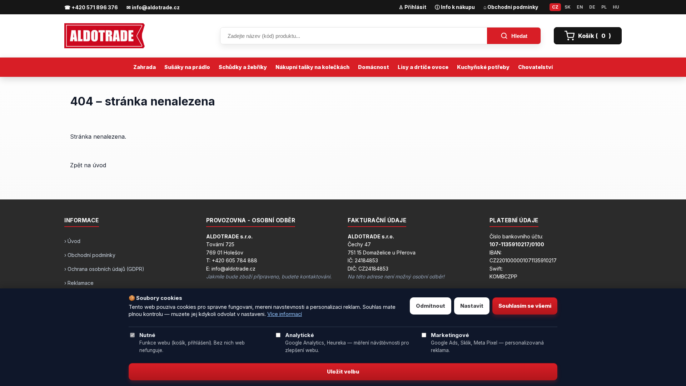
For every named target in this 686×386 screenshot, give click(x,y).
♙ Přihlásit (412, 7)
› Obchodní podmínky (89, 255)
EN (580, 7)
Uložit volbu (343, 371)
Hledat (519, 36)
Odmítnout (430, 306)
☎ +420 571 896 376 (91, 7)
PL (604, 7)
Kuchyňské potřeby (483, 67)
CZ (555, 7)
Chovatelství (535, 67)
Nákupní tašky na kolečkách (312, 67)
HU (616, 7)
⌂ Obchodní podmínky (510, 7)
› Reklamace (79, 283)
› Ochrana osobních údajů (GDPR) (104, 269)
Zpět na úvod (88, 165)
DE (592, 7)
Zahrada (144, 67)
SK (568, 7)
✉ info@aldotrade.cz (153, 7)
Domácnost (373, 67)
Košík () (594, 35)
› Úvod (72, 241)
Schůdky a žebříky (243, 67)
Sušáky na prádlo (187, 67)
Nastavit (471, 306)
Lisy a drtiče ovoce (423, 67)
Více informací (284, 314)
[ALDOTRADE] (135, 35)
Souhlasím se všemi (524, 306)
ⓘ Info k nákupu (455, 7)
